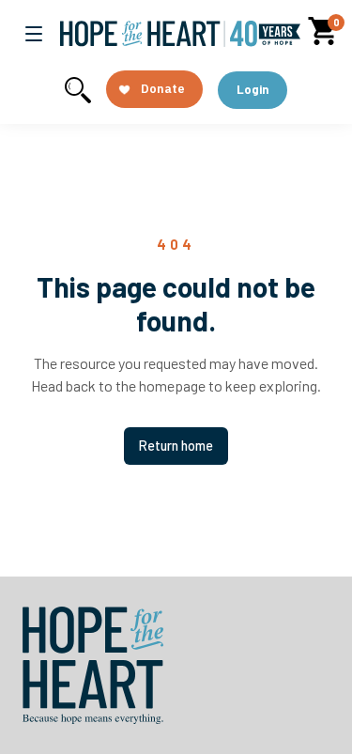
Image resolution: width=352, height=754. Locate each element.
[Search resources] (78, 90)
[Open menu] (34, 34)
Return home (176, 446)
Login (252, 89)
